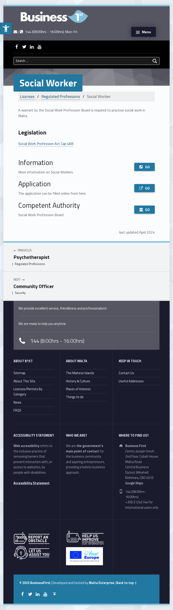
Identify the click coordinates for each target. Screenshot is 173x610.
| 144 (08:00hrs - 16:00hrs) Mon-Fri (47, 31)
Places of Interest (78, 389)
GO (147, 167)
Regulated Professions (60, 96)
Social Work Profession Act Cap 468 (45, 143)
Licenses (27, 96)
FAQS (17, 410)
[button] (6, 28)
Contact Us (126, 373)
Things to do (75, 397)
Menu (146, 32)
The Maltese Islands (80, 373)
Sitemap (19, 373)
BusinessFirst (40, 582)
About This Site (24, 381)
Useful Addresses (131, 381)
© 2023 (24, 582)
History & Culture (78, 381)
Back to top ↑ (126, 582)
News (17, 402)
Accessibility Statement (32, 483)
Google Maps (134, 483)
